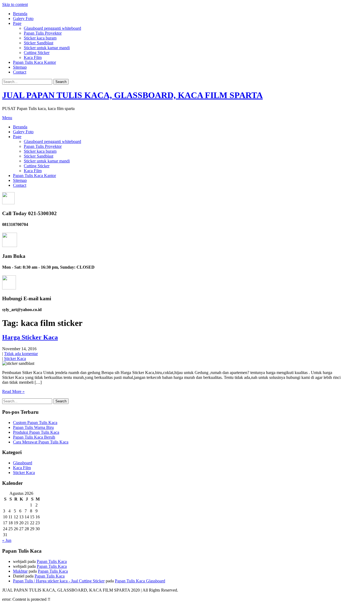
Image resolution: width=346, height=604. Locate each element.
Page (17, 23)
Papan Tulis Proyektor (43, 33)
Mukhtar (20, 571)
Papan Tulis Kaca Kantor (34, 62)
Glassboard (22, 462)
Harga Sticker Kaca (30, 337)
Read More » (13, 391)
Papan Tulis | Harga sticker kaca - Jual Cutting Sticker (59, 581)
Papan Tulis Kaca (52, 561)
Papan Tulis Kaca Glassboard (140, 581)
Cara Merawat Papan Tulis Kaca (40, 442)
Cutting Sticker (36, 52)
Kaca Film (33, 57)
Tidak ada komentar (21, 353)
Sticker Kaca (15, 358)
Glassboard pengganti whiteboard (52, 28)
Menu (7, 117)
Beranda (20, 13)
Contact (19, 72)
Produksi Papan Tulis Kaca (36, 432)
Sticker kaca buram (40, 38)
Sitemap (20, 67)
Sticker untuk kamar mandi (47, 47)
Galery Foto (23, 18)
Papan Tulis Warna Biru (33, 427)
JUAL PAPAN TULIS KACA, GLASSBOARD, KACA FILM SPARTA (132, 95)
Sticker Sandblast (38, 43)
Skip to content (15, 4)
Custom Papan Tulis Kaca (35, 422)
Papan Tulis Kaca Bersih (34, 437)
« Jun (6, 540)
